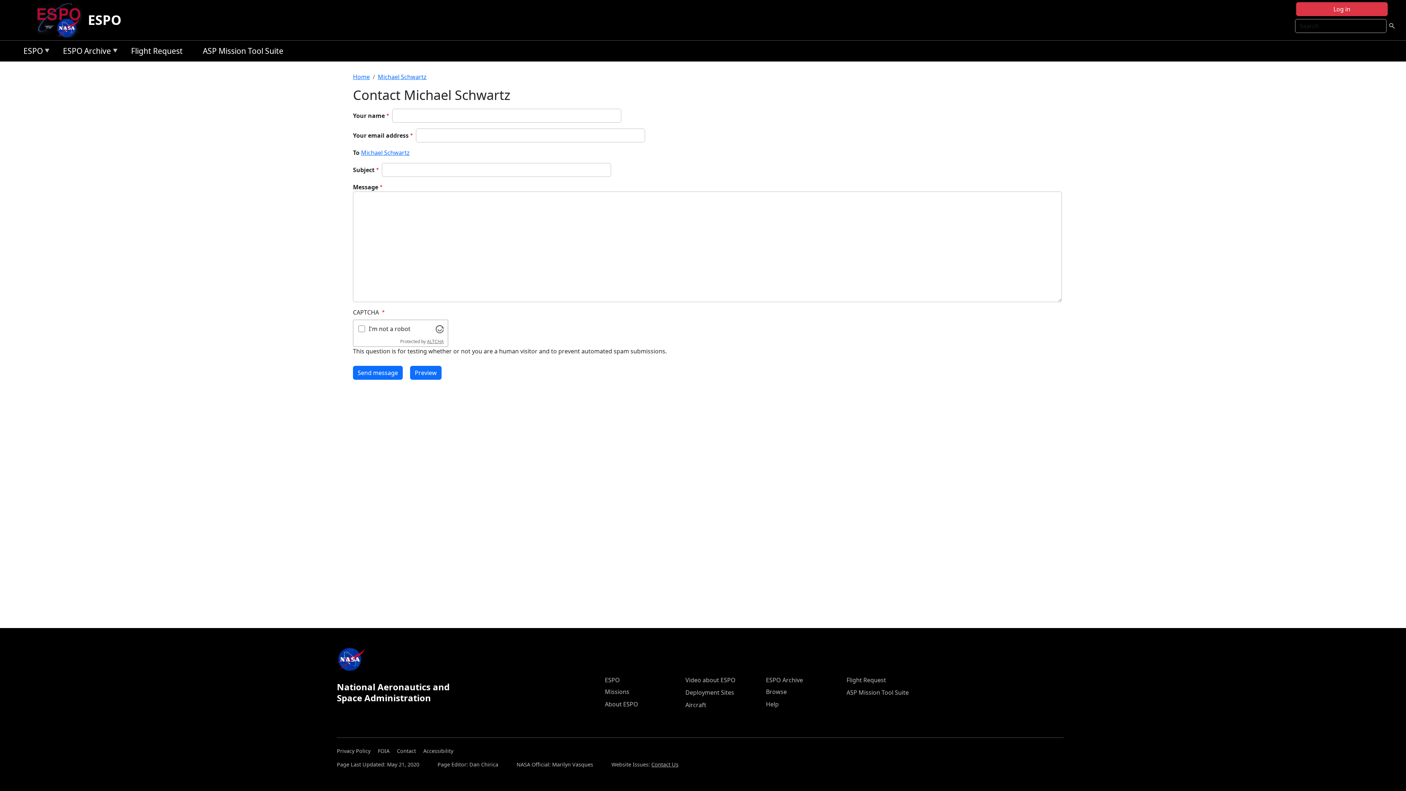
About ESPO (621, 704)
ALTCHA (435, 341)
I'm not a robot (389, 329)
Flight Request (157, 51)
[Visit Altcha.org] (440, 328)
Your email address (381, 135)
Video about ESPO (710, 680)
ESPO (105, 20)
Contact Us (664, 764)
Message (365, 187)
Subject (364, 170)
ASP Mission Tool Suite (243, 51)
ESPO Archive (85, 52)
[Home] (62, 20)
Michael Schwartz (402, 77)
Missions (617, 692)
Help (772, 704)
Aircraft (695, 705)
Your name (369, 116)
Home (361, 77)
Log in (1342, 9)
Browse (776, 692)
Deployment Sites (709, 692)
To (356, 153)
